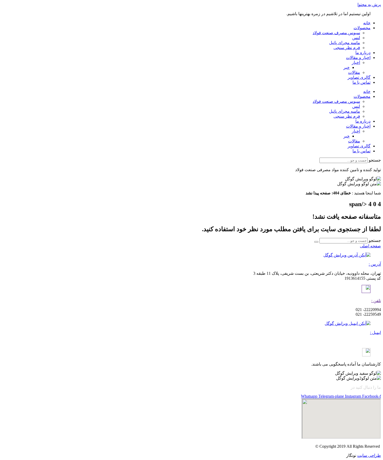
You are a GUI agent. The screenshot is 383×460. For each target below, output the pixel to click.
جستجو (375, 160)
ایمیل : (375, 332)
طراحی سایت (369, 455)
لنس (356, 37)
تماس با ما (361, 82)
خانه (366, 23)
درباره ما (362, 52)
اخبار (356, 62)
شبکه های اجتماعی (333, 387)
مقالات (354, 72)
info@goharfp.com (365, 341)
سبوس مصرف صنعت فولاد (336, 33)
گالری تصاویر (359, 77)
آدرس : (375, 264)
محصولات (362, 28)
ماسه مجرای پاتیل (344, 42)
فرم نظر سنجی (346, 47)
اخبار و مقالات (358, 57)
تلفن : (376, 300)
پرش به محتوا (369, 4)
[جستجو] (316, 242)
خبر (346, 67)
